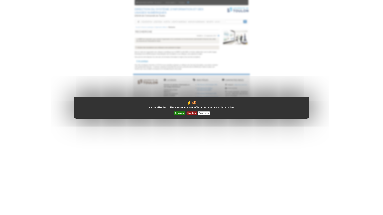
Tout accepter (179, 113)
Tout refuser (192, 113)
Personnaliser (204, 113)
